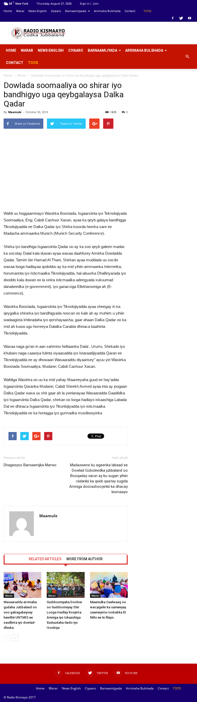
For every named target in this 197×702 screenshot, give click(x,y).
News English (37, 11)
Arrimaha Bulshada (107, 11)
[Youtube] (189, 18)
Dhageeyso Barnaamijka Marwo (30, 465)
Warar (20, 11)
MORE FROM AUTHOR (84, 559)
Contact (130, 11)
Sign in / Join (89, 3)
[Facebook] (172, 18)
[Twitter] (181, 18)
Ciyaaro (56, 11)
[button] (187, 56)
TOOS (147, 11)
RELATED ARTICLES (45, 559)
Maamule (15, 112)
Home (8, 11)
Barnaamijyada (75, 11)
